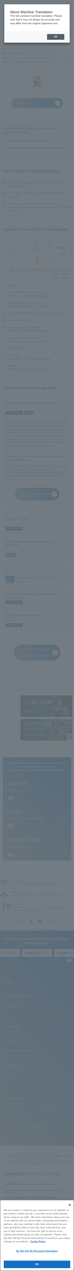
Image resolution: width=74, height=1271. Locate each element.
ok (55, 36)
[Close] (70, 1205)
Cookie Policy (38, 1241)
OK (37, 1264)
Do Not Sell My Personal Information (37, 1251)
